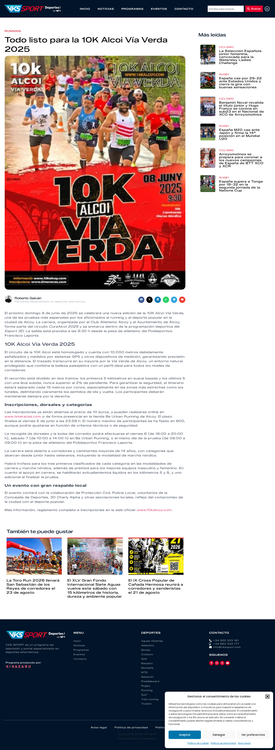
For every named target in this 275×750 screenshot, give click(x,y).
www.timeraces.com (23, 416)
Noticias (106, 8)
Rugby (224, 74)
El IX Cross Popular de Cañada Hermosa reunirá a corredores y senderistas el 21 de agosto (155, 586)
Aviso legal (244, 743)
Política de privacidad (223, 743)
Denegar (219, 735)
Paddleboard (150, 681)
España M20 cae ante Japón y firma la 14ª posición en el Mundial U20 (239, 134)
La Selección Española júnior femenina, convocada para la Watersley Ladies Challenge (240, 57)
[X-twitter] (222, 663)
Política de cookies (198, 743)
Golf (144, 658)
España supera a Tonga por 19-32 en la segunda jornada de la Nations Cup (241, 186)
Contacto (184, 8)
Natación (147, 676)
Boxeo (145, 649)
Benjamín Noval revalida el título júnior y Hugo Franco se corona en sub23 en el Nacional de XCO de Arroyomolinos (241, 108)
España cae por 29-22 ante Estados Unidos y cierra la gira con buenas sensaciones (240, 82)
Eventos (159, 8)
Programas (132, 8)
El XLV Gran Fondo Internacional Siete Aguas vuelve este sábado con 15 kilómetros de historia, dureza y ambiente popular (94, 588)
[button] (267, 696)
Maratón (147, 663)
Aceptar (185, 735)
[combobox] (226, 9)
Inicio (85, 8)
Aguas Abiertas (152, 640)
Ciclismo (226, 47)
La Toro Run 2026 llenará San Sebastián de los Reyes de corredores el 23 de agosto (33, 586)
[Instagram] (217, 663)
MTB (144, 672)
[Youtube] (227, 663)
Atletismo (147, 645)
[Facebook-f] (211, 663)
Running (13, 31)
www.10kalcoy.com (154, 510)
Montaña (147, 667)
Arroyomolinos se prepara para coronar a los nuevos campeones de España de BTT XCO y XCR (241, 160)
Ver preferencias (253, 735)
